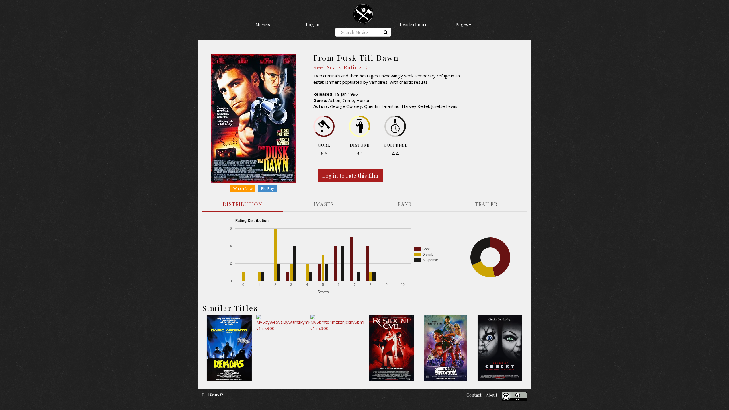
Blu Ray (267, 188)
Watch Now (243, 188)
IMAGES (324, 204)
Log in (313, 24)
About (491, 395)
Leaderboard (414, 24)
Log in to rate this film (350, 175)
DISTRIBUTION (242, 204)
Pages (462, 24)
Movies (262, 24)
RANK (405, 204)
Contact (474, 395)
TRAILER (486, 204)
